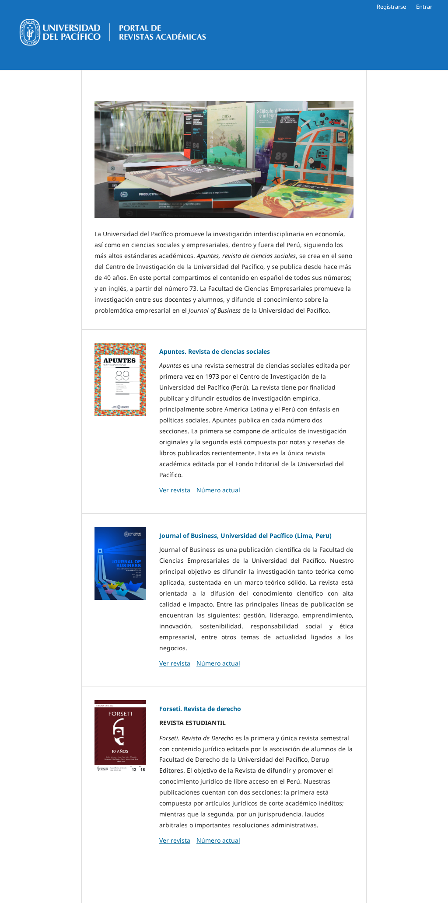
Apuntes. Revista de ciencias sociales (214, 351)
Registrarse (391, 6)
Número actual (218, 490)
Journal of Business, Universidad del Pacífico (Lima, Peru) (245, 535)
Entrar (424, 6)
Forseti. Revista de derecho (200, 708)
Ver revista (174, 490)
